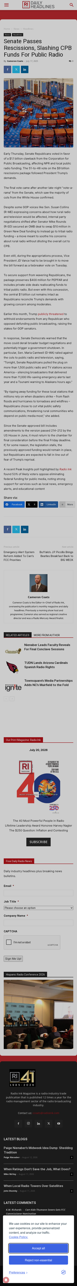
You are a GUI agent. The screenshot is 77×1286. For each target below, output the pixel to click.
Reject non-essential (38, 1260)
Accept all (38, 1248)
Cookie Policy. (18, 1237)
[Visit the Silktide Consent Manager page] (63, 1272)
